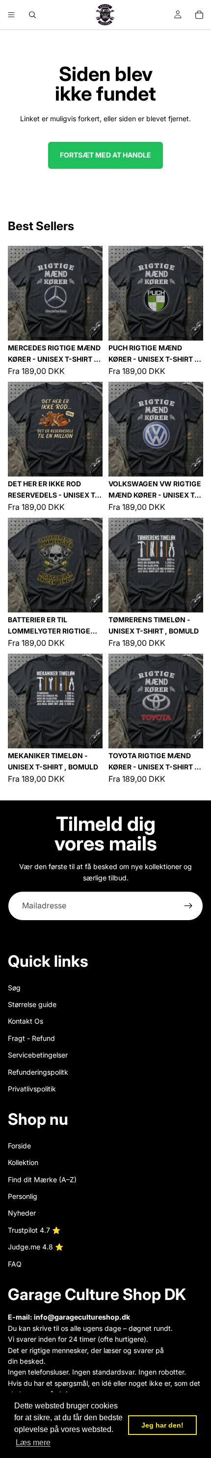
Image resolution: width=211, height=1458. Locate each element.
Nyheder (22, 1213)
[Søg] (32, 15)
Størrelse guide (32, 1004)
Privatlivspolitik (32, 1089)
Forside (19, 1145)
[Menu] (11, 14)
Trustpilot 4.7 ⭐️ (34, 1230)
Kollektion (23, 1162)
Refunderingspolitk (38, 1071)
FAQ (15, 1264)
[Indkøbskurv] (199, 15)
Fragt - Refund (31, 1038)
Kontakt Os (25, 1021)
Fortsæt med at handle (105, 155)
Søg (14, 987)
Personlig (22, 1196)
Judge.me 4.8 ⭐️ (35, 1247)
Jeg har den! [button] (162, 1425)
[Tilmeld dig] (188, 906)
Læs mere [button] (33, 1442)
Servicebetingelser (38, 1055)
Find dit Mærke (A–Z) (42, 1179)
